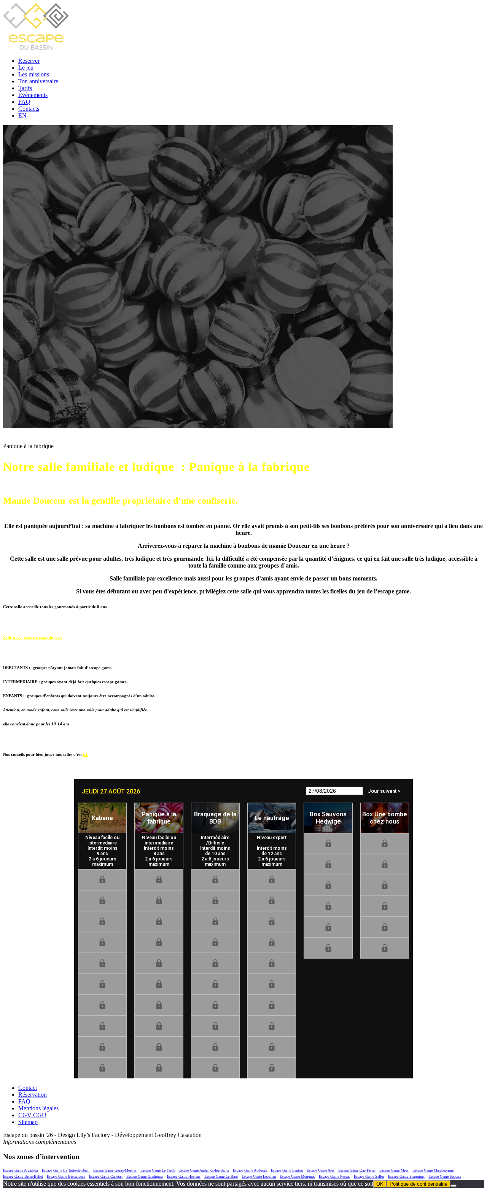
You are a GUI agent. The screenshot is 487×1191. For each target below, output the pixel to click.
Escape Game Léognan (259, 1176)
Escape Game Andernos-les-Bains (203, 1170)
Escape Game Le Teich (157, 1170)
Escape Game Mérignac (297, 1176)
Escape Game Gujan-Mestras (115, 1170)
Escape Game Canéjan (106, 1176)
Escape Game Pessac (334, 1176)
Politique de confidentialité (418, 1184)
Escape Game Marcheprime (433, 1170)
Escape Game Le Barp (221, 1176)
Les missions (33, 74)
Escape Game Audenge (250, 1170)
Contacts (28, 108)
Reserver (29, 60)
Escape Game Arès (320, 1170)
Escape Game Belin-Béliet (23, 1176)
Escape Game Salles (369, 1176)
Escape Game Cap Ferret (357, 1170)
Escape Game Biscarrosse (66, 1176)
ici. (85, 754)
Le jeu (25, 67)
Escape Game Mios (394, 1170)
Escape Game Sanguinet (406, 1176)
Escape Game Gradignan (144, 1176)
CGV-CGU (32, 1115)
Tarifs (25, 88)
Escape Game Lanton (287, 1170)
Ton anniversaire (38, 81)
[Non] (453, 1186)
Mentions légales (38, 1108)
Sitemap (28, 1122)
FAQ (24, 102)
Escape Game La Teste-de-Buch (65, 1170)
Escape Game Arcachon (20, 1170)
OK (380, 1184)
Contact (27, 1087)
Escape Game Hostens (184, 1176)
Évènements (33, 95)
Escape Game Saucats (444, 1176)
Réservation (32, 1094)
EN (22, 115)
